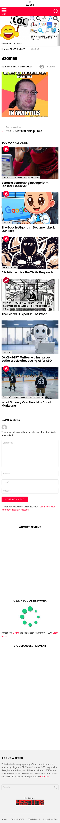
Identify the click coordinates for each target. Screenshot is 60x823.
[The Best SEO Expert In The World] (30, 295)
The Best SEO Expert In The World (24, 314)
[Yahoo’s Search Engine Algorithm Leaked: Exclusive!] (30, 163)
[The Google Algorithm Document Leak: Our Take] (30, 208)
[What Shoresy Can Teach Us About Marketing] (30, 383)
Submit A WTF (17, 819)
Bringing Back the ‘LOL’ (12, 43)
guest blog (9, 267)
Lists (39, 302)
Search (55, 788)
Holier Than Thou (24, 302)
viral (6, 309)
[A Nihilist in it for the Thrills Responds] (30, 253)
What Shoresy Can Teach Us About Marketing (26, 404)
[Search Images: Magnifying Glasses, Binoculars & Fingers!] (44, 25)
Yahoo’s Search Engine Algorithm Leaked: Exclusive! (25, 184)
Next (58, 31)
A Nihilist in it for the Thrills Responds (27, 272)
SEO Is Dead (34, 819)
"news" (7, 177)
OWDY (16, 633)
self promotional (41, 306)
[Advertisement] (30, 561)
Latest (30, 5)
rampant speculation (26, 177)
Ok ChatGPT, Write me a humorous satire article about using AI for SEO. (27, 359)
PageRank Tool (50, 819)
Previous (1, 31)
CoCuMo (44, 776)
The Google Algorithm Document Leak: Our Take (28, 229)
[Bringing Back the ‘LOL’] (15, 28)
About (5, 819)
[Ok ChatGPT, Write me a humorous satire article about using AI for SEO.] (30, 337)
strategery (36, 397)
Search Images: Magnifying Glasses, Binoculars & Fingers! (44, 38)
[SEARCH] (56, 11)
